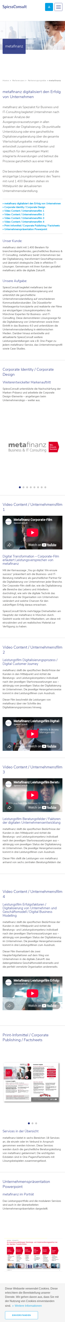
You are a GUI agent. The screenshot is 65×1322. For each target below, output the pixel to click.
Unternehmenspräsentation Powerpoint (25, 229)
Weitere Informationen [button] (28, 1305)
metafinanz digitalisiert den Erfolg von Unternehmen (32, 203)
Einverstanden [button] (21, 1315)
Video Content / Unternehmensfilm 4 (24, 221)
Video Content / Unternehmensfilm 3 (24, 218)
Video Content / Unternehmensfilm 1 (24, 210)
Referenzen (18, 80)
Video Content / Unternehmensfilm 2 (24, 214)
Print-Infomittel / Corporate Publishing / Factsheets (32, 225)
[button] (32, 449)
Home (6, 80)
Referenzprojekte (37, 80)
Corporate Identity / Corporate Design (24, 207)
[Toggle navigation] (58, 7)
